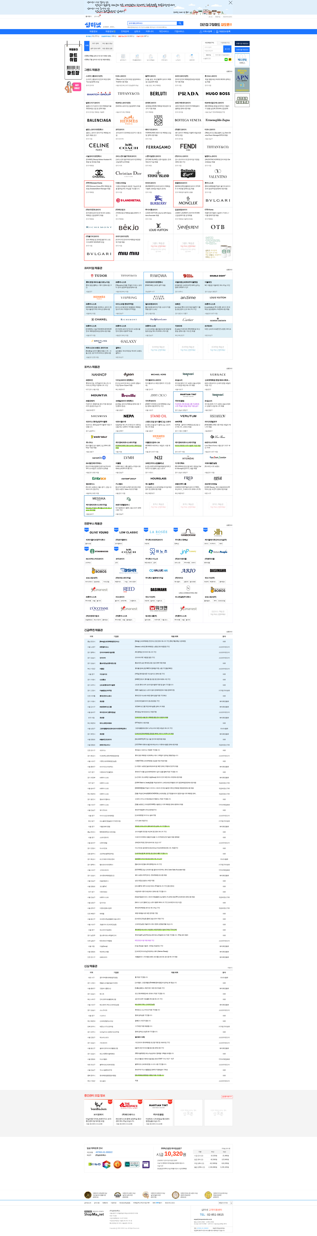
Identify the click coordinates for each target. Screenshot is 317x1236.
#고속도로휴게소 (162, 27)
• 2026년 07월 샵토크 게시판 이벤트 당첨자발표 (98, 56)
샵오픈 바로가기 (227, 1096)
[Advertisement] (157, 46)
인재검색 (125, 31)
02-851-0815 (212, 1214)
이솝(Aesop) (103, 946)
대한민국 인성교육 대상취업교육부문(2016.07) (220, 1195)
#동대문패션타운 (133, 27)
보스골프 (103, 1081)
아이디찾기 (218, 55)
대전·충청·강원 (107, 48)
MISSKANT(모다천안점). (108, 832)
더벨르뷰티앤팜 (105, 826)
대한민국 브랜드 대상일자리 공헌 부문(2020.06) (129, 1195)
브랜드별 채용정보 (242, 50)
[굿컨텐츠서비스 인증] (106, 1164)
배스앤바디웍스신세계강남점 (109, 1005)
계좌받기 (157, 1203)
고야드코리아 (104, 870)
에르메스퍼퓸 (104, 952)
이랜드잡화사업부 (106, 908)
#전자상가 (153, 27)
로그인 (210, 16)
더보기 (230, 968)
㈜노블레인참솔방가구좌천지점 (110, 821)
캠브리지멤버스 (105, 799)
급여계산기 (123, 60)
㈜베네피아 (103, 957)
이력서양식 (164, 60)
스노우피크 (103, 1010)
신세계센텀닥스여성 (106, 1021)
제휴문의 (105, 1203)
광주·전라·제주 (95, 48)
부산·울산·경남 (107, 43)
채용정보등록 (224, 31)
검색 (180, 23)
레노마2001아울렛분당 (107, 1054)
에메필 (102, 914)
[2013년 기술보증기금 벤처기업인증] (94, 1164)
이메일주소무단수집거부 (141, 1203)
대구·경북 (95, 43)
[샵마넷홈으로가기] (94, 1211)
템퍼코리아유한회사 (106, 865)
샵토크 (137, 31)
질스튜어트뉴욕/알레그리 (108, 935)
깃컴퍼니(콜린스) (105, 988)
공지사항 (97, 16)
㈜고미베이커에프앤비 (107, 859)
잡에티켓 (191, 60)
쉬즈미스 (103, 750)
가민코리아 (103, 1043)
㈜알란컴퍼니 (104, 881)
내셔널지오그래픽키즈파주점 (109, 1032)
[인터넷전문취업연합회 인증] (117, 1164)
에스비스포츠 (104, 1037)
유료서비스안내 (227, 16)
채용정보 (93, 31)
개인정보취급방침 (124, 1203)
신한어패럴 (103, 843)
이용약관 (113, 1203)
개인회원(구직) (209, 43)
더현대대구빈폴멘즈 (106, 772)
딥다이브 (103, 903)
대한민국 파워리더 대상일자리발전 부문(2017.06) (158, 1195)
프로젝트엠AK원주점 (107, 854)
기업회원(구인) (225, 43)
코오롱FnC (103, 886)
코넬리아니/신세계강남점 (108, 924)
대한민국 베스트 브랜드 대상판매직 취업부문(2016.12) (189, 1195)
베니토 (102, 994)
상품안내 (229, 71)
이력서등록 (207, 31)
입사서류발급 (150, 60)
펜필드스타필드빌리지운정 (109, 983)
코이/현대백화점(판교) (107, 875)
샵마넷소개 (87, 1203)
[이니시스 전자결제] (146, 1164)
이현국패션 (103, 892)
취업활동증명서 (136, 60)
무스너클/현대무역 (106, 1070)
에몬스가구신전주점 (106, 1026)
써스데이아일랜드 (106, 930)
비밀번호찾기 (226, 55)
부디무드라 (103, 810)
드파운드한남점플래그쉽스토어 (110, 919)
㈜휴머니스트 (104, 777)
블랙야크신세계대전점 (107, 1065)
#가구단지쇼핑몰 (144, 27)
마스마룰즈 (103, 1059)
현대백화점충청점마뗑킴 (108, 1075)
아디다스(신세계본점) (107, 816)
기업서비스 (179, 31)
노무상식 (178, 60)
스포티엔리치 (104, 837)
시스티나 (103, 1016)
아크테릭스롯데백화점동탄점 (109, 756)
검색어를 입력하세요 (136, 23)
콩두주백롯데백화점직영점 (109, 977)
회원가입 (217, 16)
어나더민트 (103, 848)
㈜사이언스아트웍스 (106, 767)
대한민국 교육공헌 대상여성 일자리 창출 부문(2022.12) (100, 1195)
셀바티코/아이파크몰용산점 (109, 1048)
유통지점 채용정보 (242, 43)
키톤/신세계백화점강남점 (108, 761)
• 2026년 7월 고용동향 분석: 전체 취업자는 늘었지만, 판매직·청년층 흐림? (98, 59)
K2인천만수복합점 (106, 941)
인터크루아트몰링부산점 (108, 999)
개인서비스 (164, 31)
